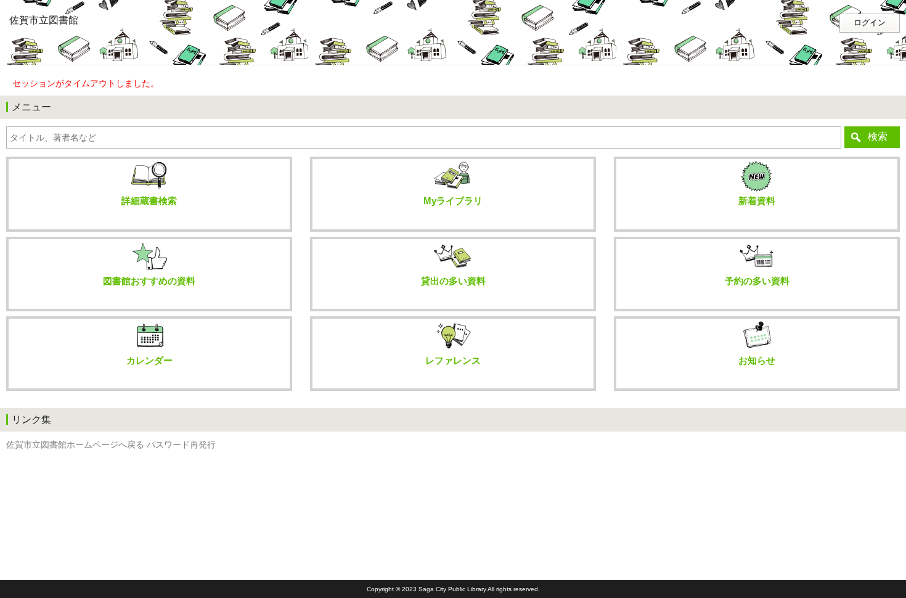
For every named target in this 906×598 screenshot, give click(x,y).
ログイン (870, 22)
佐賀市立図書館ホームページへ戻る (75, 444)
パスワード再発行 (181, 444)
